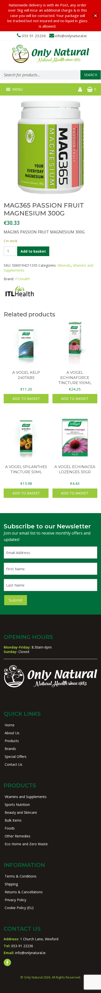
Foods (10, 828)
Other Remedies (17, 836)
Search (90, 74)
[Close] (95, 16)
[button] (17, 89)
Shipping (11, 884)
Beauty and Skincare (21, 812)
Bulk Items (13, 820)
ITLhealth (22, 279)
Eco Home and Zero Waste (26, 844)
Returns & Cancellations (24, 892)
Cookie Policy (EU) (19, 907)
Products (12, 740)
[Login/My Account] (80, 89)
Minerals (64, 265)
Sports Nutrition (17, 804)
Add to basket (33, 251)
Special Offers (15, 756)
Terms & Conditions (21, 876)
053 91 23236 (34, 35)
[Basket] (90, 89)
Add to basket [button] (26, 398)
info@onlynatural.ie (71, 35)
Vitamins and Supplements (26, 796)
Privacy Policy (15, 899)
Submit (15, 600)
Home (9, 725)
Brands (10, 748)
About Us (12, 733)
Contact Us (13, 764)
